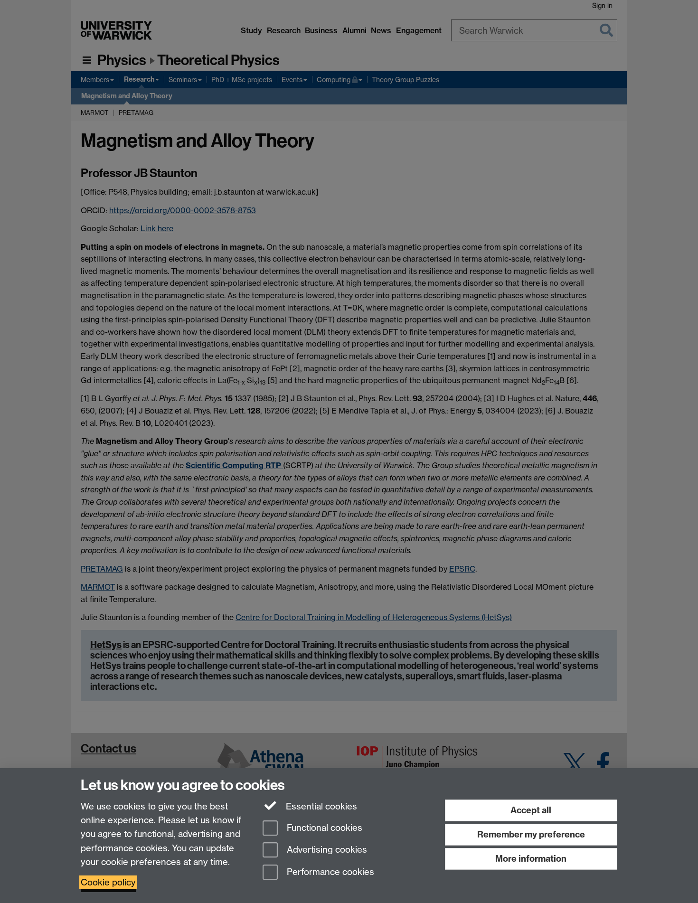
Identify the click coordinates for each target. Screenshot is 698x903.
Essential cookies (320, 806)
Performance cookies (329, 872)
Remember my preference (531, 834)
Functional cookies (323, 827)
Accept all (530, 810)
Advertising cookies (325, 850)
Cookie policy (108, 882)
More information (530, 858)
